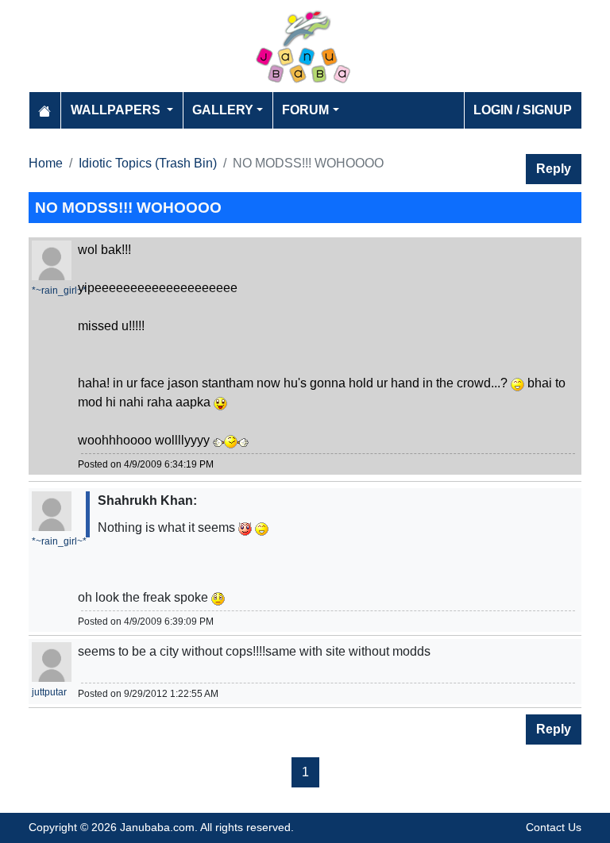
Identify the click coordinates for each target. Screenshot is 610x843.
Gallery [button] (222, 110)
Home (46, 163)
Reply (553, 168)
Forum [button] (305, 110)
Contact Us (553, 827)
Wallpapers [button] (117, 110)
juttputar (49, 692)
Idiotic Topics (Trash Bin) (148, 163)
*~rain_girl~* (59, 290)
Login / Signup (522, 110)
